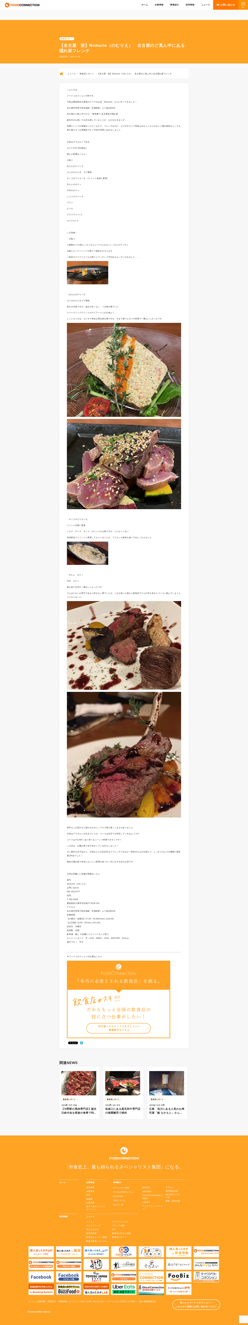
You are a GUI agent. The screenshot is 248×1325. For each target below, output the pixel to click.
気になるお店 (92, 1229)
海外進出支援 (172, 1191)
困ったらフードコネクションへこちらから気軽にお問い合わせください (196, 1304)
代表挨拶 (90, 1203)
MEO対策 (146, 1191)
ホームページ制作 (121, 1188)
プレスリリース (93, 1225)
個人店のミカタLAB (173, 1195)
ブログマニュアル (120, 1222)
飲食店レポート (87, 74)
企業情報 (159, 5)
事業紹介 (174, 5)
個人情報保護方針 (148, 1301)
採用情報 (190, 5)
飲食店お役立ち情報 (121, 1233)
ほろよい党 (118, 1204)
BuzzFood (118, 1196)
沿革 (88, 1195)
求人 (114, 1229)
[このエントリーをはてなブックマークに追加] (81, 1043)
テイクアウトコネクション (152, 1207)
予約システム (119, 1200)
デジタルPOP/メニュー (124, 1192)
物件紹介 (146, 1187)
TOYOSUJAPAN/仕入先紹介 (152, 1196)
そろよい (170, 1187)
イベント (90, 1222)
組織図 (89, 1199)
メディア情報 (118, 1225)
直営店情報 (91, 1233)
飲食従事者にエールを (96, 1241)
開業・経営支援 (173, 1201)
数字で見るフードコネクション (95, 1207)
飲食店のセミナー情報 (96, 1237)
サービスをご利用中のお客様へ (122, 1301)
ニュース (205, 5)
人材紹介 (146, 1202)
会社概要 (90, 1187)
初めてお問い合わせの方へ (93, 1301)
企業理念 (90, 1191)
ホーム (144, 5)
